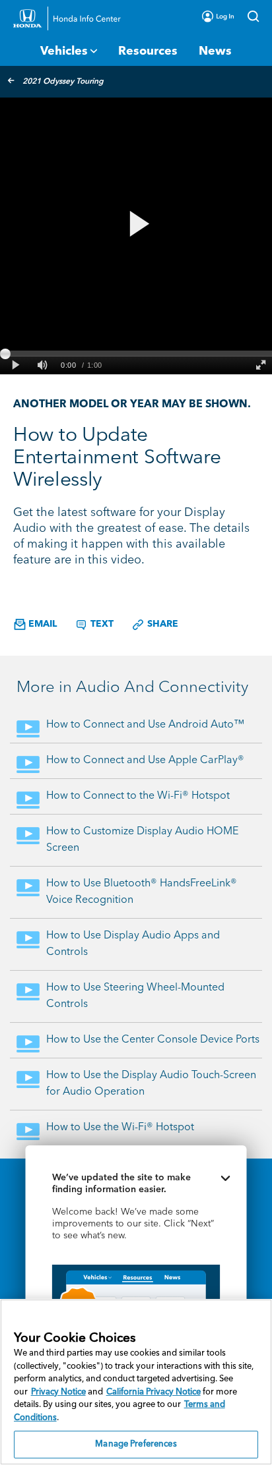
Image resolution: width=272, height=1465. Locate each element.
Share (161, 624)
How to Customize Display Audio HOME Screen (142, 839)
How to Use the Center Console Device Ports (152, 1040)
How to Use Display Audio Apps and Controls (133, 944)
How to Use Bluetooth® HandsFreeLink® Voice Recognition (141, 891)
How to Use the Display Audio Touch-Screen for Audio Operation (151, 1083)
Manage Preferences (135, 1444)
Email (41, 624)
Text (101, 624)
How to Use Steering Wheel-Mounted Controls (135, 996)
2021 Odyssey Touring (63, 82)
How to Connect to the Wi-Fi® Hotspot (138, 796)
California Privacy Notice (153, 1392)
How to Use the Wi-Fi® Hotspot (120, 1127)
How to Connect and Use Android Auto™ (145, 725)
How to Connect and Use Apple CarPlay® (145, 760)
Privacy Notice (58, 1392)
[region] (136, 1382)
